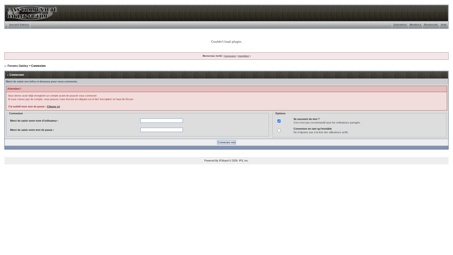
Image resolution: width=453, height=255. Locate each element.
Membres (415, 24)
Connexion (230, 56)
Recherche (431, 24)
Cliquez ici (53, 106)
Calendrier (400, 24)
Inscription (243, 56)
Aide (444, 24)
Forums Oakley (18, 66)
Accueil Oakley (19, 24)
